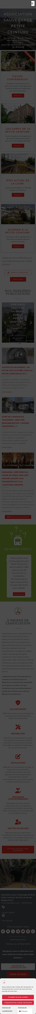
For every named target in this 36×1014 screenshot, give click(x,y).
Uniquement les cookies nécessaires (18, 1003)
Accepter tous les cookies (18, 997)
